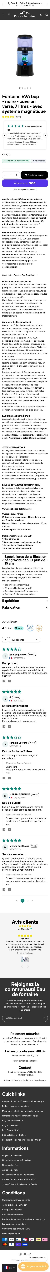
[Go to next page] (33, 901)
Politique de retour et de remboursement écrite (23, 1219)
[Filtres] (5, 639)
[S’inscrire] (44, 1018)
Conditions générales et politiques (25, 1260)
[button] (8, 117)
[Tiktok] (30, 1254)
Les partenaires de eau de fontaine (18, 1174)
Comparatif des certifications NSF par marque (23, 1101)
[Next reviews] (45, 135)
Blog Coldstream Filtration (14, 1135)
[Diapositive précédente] (3, 4)
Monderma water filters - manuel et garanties (22, 1111)
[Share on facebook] (4, 681)
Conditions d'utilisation (12, 1214)
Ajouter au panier (36, 175)
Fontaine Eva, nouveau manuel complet (20, 1116)
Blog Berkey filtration (11, 1130)
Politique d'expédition (12, 1209)
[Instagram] (20, 1254)
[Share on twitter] (9, 681)
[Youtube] (25, 1254)
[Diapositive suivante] (47, 4)
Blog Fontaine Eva (10, 1125)
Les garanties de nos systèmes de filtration (21, 1140)
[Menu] (3, 14)
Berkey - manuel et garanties (15, 1106)
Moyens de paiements (12, 1155)
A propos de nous (10, 1170)
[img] (25, 925)
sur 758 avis (23, 929)
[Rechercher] (9, 14)
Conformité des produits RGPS (16, 1229)
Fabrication (11, 607)
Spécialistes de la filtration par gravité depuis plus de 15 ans (25, 560)
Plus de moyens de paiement (25, 190)
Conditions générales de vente (16, 1200)
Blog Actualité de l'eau (12, 1120)
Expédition (10, 601)
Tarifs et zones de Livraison (14, 1204)
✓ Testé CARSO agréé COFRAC (16, 161)
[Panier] (47, 14)
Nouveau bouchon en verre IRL (18, 548)
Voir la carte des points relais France (18, 1179)
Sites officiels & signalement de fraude (19, 1184)
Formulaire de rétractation (14, 1224)
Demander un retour (11, 1233)
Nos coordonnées (10, 1165)
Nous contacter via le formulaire (16, 1160)
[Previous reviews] (4, 135)
